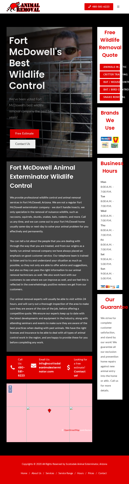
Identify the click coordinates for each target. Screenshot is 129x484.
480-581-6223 (101, 7)
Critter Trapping (111, 75)
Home (24, 473)
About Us (36, 473)
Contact (102, 473)
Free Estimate (24, 133)
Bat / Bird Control (111, 90)
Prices (91, 473)
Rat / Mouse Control (111, 82)
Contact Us (22, 144)
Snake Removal (111, 97)
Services (50, 473)
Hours (80, 473)
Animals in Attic (111, 67)
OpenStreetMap (71, 430)
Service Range (65, 473)
